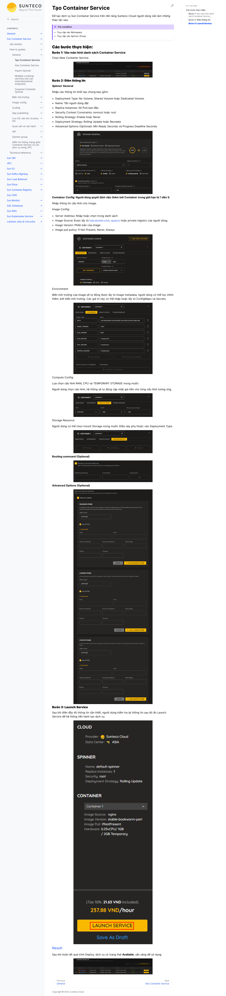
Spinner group (20, 136)
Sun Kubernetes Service (20, 216)
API (14, 131)
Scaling (16, 107)
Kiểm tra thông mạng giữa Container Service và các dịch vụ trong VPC (26, 145)
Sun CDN (12, 195)
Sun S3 (11, 168)
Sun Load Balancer (17, 179)
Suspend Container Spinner (25, 90)
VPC (9, 163)
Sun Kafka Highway (17, 173)
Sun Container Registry (19, 189)
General (11, 33)
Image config (19, 102)
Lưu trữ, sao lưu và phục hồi (25, 119)
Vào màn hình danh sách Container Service (201, 15)
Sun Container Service (19, 38)
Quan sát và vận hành (24, 126)
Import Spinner (23, 70)
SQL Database (15, 205)
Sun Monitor (13, 200)
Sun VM (11, 158)
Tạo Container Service (27, 60)
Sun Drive (12, 184)
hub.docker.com (100, 220)
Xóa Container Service (27, 65)
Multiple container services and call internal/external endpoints (24, 79)
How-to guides (17, 49)
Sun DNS (12, 211)
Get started (16, 44)
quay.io (115, 220)
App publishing (20, 113)
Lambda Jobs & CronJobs (21, 221)
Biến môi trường (20, 97)
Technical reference (20, 152)
